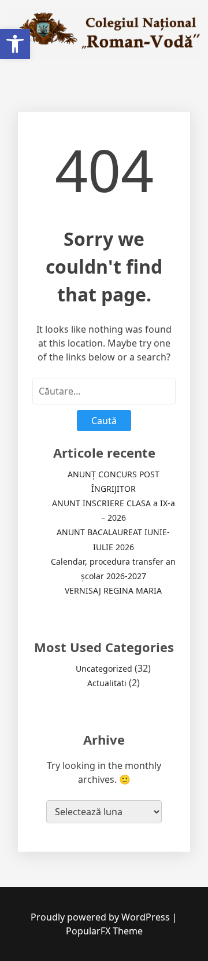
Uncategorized (104, 668)
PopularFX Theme (104, 931)
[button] (15, 44)
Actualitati (107, 683)
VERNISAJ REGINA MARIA (113, 590)
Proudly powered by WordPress (101, 917)
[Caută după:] (104, 391)
